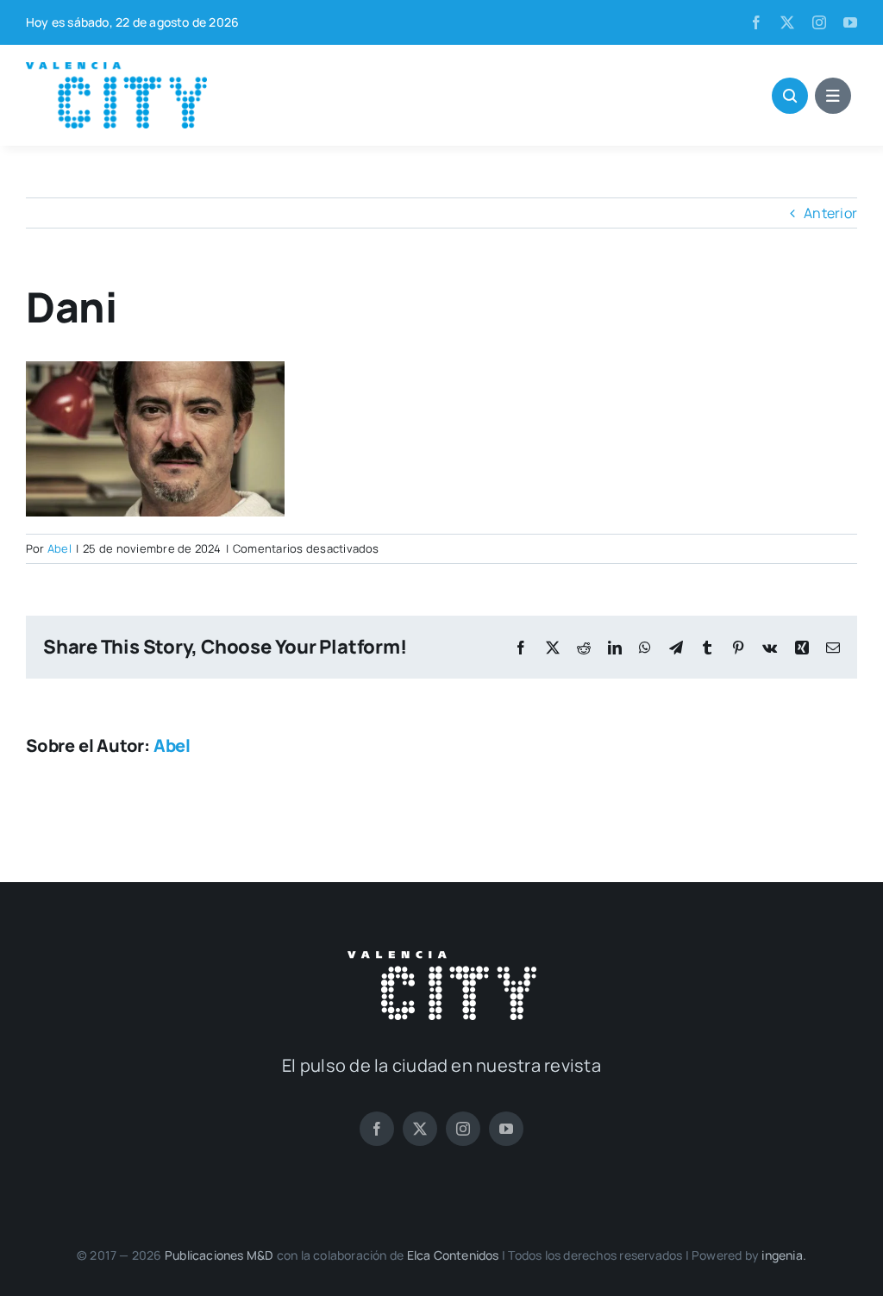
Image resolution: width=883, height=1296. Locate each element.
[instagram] (819, 22)
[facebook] (756, 22)
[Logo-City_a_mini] (116, 68)
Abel (59, 548)
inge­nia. (783, 1255)
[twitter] (787, 22)
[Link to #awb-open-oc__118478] (790, 96)
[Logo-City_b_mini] (442, 958)
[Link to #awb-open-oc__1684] (833, 96)
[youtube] (850, 22)
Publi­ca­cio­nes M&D (219, 1255)
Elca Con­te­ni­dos (453, 1255)
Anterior (830, 212)
